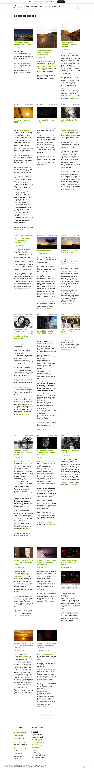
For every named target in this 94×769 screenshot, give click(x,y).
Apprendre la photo (19, 732)
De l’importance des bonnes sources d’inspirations (22, 240)
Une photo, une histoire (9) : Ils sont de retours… (70, 332)
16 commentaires (29, 235)
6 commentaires (76, 314)
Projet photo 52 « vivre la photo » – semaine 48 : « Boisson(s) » (46, 645)
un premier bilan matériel (25, 130)
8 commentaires (53, 627)
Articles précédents (47, 717)
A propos (26, 6)
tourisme (63, 27)
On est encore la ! (44, 251)
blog (30, 513)
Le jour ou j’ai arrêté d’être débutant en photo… (69, 563)
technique (16, 27)
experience (40, 104)
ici (21, 520)
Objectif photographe (20, 742)
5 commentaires (29, 545)
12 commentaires (75, 435)
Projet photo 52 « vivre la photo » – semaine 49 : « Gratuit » (23, 645)
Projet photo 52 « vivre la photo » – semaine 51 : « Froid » (23, 563)
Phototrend (17, 748)
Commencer (61, 1)
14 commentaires (52, 545)
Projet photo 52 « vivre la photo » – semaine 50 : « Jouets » (46, 563)
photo (21, 235)
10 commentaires (52, 104)
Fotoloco (16, 738)
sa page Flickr (28, 528)
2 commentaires (76, 545)
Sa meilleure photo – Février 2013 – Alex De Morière (23, 453)
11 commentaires (75, 104)
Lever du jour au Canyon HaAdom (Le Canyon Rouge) (69, 45)
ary (21, 47)
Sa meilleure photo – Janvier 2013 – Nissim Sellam (46, 453)
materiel (16, 104)
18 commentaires (75, 27)
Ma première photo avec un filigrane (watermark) (45, 52)
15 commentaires (52, 435)
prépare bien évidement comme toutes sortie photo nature (23, 63)
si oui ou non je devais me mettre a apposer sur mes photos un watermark (46, 66)
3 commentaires (29, 27)
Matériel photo (56, 6)
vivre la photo (18, 576)
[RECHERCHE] (78, 6)
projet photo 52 (18, 545)
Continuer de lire (18, 73)
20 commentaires (52, 27)
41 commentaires (75, 235)
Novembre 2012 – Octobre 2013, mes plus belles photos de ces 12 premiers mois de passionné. (23, 334)
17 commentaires (29, 104)
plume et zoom (51, 351)
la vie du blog (40, 27)
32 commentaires (29, 314)
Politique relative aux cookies (37, 766)
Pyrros (15, 753)
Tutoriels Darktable (45, 6)
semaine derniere (47, 654)
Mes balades (34, 6)
